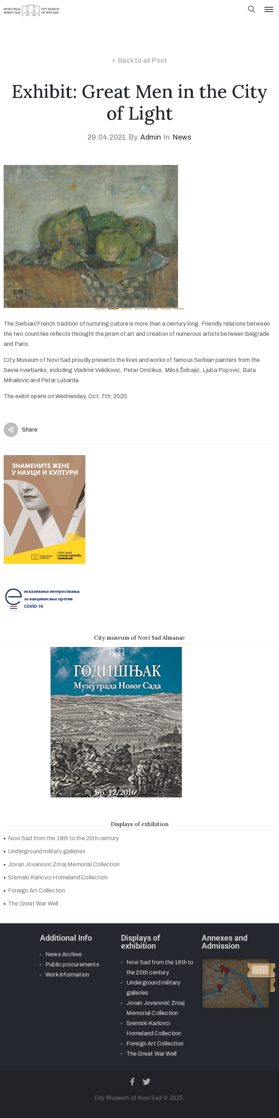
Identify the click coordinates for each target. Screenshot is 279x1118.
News (182, 137)
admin (150, 137)
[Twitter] (146, 1081)
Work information (67, 974)
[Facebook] (132, 1081)
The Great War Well (33, 903)
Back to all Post (142, 60)
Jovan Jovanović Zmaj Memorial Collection (64, 864)
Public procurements (72, 964)
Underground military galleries (46, 851)
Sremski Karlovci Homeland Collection (58, 877)
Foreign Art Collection (36, 890)
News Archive (63, 954)
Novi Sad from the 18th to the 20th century (63, 838)
